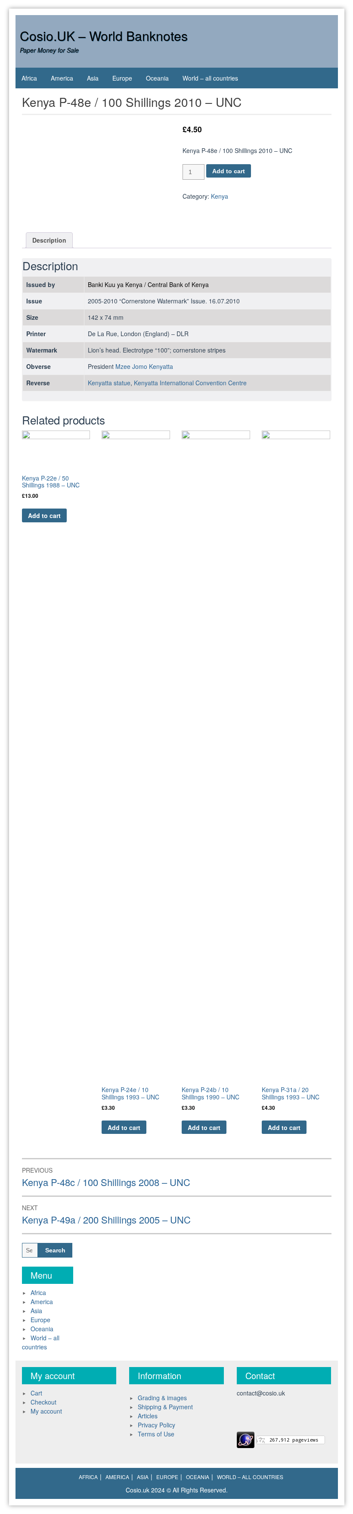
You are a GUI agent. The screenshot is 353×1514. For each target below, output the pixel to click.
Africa (29, 78)
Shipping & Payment (165, 1406)
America (62, 78)
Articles (148, 1415)
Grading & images (162, 1397)
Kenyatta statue (109, 382)
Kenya (219, 196)
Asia (93, 78)
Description (49, 240)
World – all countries (210, 78)
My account (46, 1411)
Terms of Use (156, 1434)
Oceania (157, 78)
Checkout (43, 1402)
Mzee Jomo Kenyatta (144, 366)
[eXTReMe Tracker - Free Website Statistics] (245, 1439)
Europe (122, 78)
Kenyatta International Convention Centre (190, 382)
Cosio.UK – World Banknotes (104, 35)
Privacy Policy (156, 1424)
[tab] (49, 240)
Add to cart (228, 171)
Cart (36, 1393)
